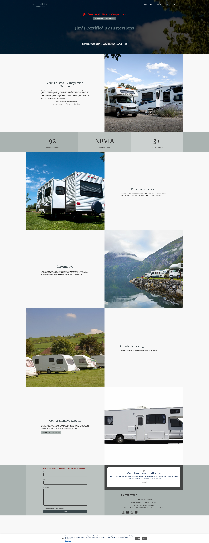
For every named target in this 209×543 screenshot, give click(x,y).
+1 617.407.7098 (147, 499)
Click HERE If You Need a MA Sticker (104, 18)
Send (65, 511)
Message (46, 487)
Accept (144, 482)
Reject (144, 538)
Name (45, 471)
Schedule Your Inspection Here (51, 432)
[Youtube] (136, 512)
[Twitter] (131, 512)
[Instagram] (127, 512)
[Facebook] (123, 512)
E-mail (45, 479)
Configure (68, 541)
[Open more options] (178, 4)
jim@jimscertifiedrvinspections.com (146, 502)
